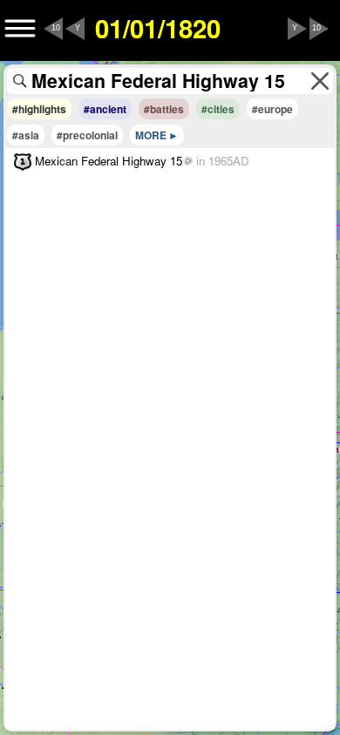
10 (55, 28)
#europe (272, 109)
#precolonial (87, 135)
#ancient (105, 109)
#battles (164, 109)
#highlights (39, 109)
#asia (25, 135)
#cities (218, 109)
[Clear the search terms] (320, 81)
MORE (151, 135)
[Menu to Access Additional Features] (20, 29)
